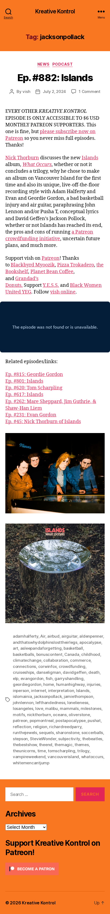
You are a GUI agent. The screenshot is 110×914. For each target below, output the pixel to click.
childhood (90, 654)
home (48, 684)
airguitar (69, 636)
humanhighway (70, 684)
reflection (22, 726)
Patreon (51, 258)
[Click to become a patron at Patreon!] (55, 869)
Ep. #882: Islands (55, 78)
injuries (93, 684)
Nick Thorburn (22, 158)
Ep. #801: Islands (24, 381)
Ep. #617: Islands (24, 395)
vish (26, 91)
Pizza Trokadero (75, 265)
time (41, 750)
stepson (20, 738)
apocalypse (90, 642)
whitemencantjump (31, 762)
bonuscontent (49, 654)
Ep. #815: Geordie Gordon (34, 374)
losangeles (23, 708)
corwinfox (47, 666)
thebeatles (92, 738)
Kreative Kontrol (55, 11)
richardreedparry (65, 726)
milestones (91, 708)
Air (42, 636)
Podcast (62, 64)
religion (40, 726)
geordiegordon (27, 684)
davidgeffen (74, 672)
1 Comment (89, 91)
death (94, 672)
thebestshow (25, 744)
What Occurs (37, 164)
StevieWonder (43, 738)
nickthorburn (39, 714)
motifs (19, 714)
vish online (63, 292)
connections (24, 666)
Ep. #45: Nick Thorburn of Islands (43, 422)
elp (15, 678)
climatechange (27, 660)
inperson (21, 690)
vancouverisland (63, 756)
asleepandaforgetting (41, 648)
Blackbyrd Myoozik (33, 265)
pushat (94, 720)
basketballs (23, 654)
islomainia (22, 696)
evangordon (32, 678)
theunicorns (24, 750)
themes (81, 744)
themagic (63, 744)
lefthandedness (50, 702)
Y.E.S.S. (51, 285)
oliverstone (79, 714)
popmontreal (42, 720)
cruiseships (23, 672)
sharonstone (67, 732)
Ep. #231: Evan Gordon (30, 415)
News (43, 64)
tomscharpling (61, 750)
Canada (71, 654)
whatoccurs (92, 756)
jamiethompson (78, 696)
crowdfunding (72, 666)
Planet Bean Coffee (51, 272)
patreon (20, 720)
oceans (59, 714)
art (15, 648)
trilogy (83, 750)
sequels (46, 732)
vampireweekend (29, 756)
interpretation (61, 690)
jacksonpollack (48, 696)
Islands (90, 158)
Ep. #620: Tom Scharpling (33, 388)
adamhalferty (25, 636)
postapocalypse (70, 720)
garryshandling (68, 678)
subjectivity (69, 738)
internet (38, 690)
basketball (73, 648)
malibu (51, 708)
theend (45, 744)
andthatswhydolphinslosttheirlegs (45, 642)
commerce (80, 660)
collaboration (55, 660)
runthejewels (25, 732)
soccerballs (92, 732)
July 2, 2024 (54, 91)
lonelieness (77, 702)
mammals (69, 708)
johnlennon (23, 702)
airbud (53, 636)
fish (49, 678)
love (39, 708)
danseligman (48, 672)
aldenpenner (91, 636)
